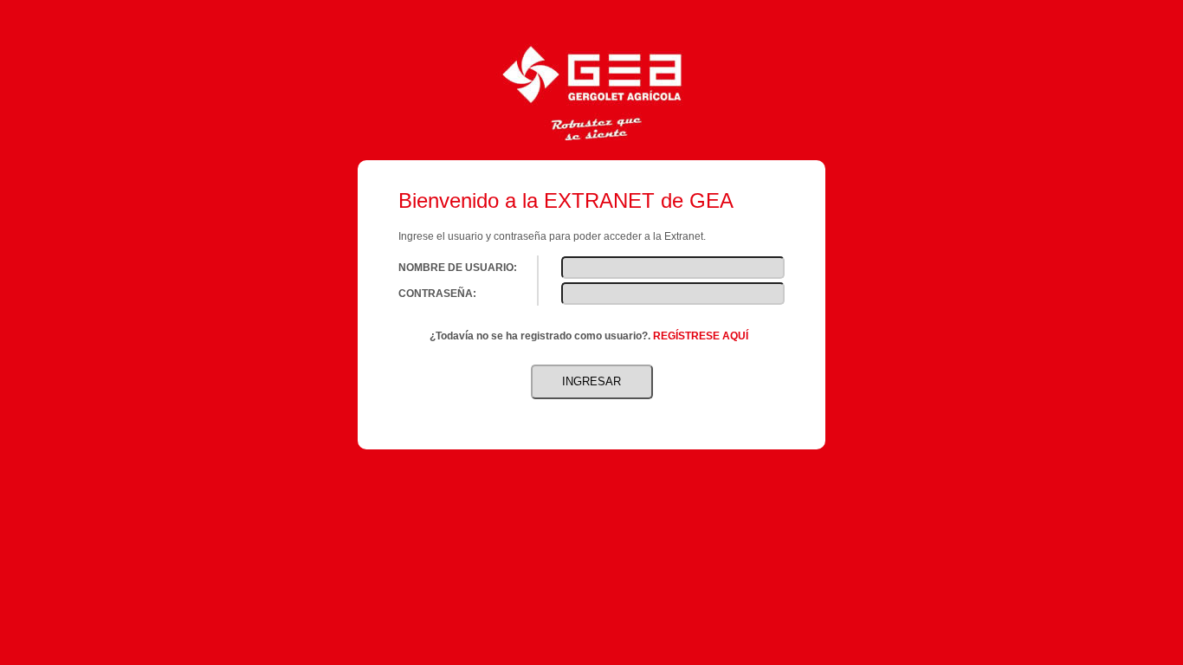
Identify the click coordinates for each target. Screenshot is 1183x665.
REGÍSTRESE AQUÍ (700, 336)
